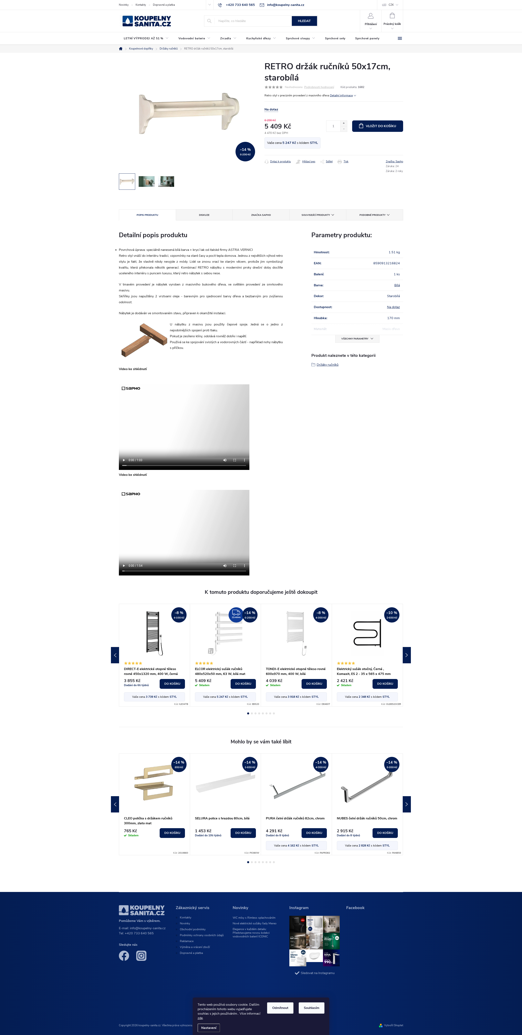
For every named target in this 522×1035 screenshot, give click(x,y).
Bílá (397, 285)
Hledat (304, 21)
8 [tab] (274, 713)
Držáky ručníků (327, 365)
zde (200, 1018)
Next (407, 655)
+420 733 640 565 (139, 933)
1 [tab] (248, 713)
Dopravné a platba (164, 5)
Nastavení (208, 1028)
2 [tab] (252, 713)
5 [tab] (263, 713)
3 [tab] (255, 713)
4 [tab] (259, 713)
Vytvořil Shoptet (393, 1025)
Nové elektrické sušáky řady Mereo (254, 923)
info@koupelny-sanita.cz (148, 928)
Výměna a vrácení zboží (195, 947)
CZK (391, 5)
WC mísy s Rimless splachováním (254, 918)
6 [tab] (266, 713)
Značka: (394, 161)
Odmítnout (280, 1008)
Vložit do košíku (381, 126)
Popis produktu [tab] (147, 215)
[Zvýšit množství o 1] (343, 123)
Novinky (124, 5)
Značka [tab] (261, 215)
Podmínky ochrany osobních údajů (202, 935)
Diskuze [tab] (204, 215)
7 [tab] (270, 713)
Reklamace (187, 941)
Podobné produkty (372, 215)
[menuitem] (146, 38)
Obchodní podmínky (193, 929)
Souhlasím (311, 1008)
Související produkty (316, 215)
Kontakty (141, 5)
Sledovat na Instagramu (318, 973)
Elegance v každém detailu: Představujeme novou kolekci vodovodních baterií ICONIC (251, 932)
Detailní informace (341, 95)
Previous (115, 655)
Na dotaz (393, 307)
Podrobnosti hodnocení (319, 87)
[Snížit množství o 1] (343, 129)
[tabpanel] (154, 655)
